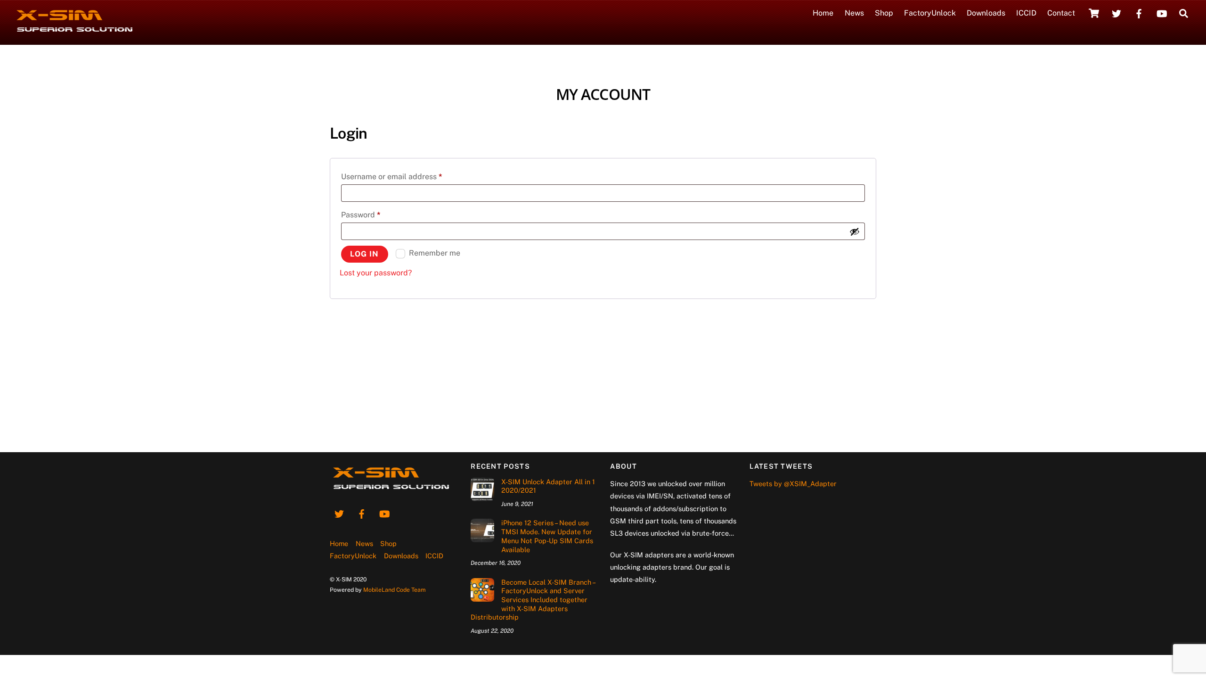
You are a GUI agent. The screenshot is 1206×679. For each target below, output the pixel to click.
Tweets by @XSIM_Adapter (793, 484)
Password (376, 214)
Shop (884, 12)
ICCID (1026, 12)
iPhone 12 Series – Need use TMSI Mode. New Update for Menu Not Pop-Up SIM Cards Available (547, 536)
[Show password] (854, 231)
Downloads (986, 12)
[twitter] (1116, 12)
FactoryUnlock (930, 12)
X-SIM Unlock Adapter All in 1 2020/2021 (548, 486)
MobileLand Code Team (394, 589)
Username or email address (407, 176)
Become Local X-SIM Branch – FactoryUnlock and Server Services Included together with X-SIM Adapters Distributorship (533, 599)
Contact (1061, 12)
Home (823, 12)
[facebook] (1139, 12)
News (854, 12)
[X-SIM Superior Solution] (74, 31)
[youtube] (1161, 12)
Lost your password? (376, 272)
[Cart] (1093, 13)
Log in (364, 253)
